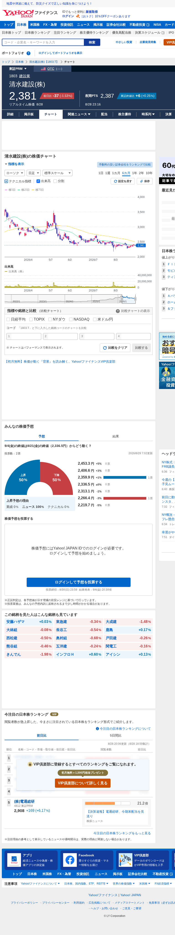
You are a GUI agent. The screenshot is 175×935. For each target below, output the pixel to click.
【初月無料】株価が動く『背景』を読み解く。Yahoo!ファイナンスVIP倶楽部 (60, 361)
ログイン (68, 16)
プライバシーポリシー (24, 902)
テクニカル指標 (20, 181)
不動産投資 (137, 24)
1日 (100, 173)
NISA (157, 24)
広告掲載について (100, 902)
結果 (116, 436)
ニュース (83, 24)
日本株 (21, 24)
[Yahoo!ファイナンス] (31, 11)
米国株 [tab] (143, 883)
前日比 (41, 735)
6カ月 (126, 173)
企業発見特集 (148, 42)
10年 (149, 173)
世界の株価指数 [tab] (122, 883)
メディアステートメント (130, 902)
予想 (42, 436)
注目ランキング (65, 32)
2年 (141, 173)
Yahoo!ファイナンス (103, 895)
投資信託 (67, 24)
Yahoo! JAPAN (130, 895)
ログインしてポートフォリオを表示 (60, 53)
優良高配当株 (121, 32)
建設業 (24, 76)
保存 (147, 181)
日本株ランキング (37, 32)
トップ (8, 24)
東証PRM (16, 68)
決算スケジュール (147, 32)
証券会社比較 (116, 24)
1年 (134, 173)
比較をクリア (117, 347)
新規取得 (92, 11)
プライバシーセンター (55, 902)
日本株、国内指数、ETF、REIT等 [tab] (85, 883)
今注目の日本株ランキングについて (125, 728)
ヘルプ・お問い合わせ (104, 908)
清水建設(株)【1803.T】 (44, 61)
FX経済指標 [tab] (162, 883)
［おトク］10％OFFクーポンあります (105, 16)
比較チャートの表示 (135, 311)
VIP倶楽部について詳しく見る (83, 783)
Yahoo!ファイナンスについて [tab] (39, 883)
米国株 (35, 24)
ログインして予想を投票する (78, 582)
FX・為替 (50, 24)
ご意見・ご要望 (131, 908)
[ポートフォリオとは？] (28, 53)
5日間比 (115, 735)
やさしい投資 (124, 42)
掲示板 (98, 24)
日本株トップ (11, 32)
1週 (107, 173)
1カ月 (116, 173)
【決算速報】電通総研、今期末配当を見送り (115, 814)
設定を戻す (125, 181)
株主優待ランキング (94, 32)
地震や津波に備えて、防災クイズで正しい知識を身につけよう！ (49, 3)
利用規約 (79, 902)
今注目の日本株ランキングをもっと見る (122, 833)
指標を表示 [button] (16, 164)
